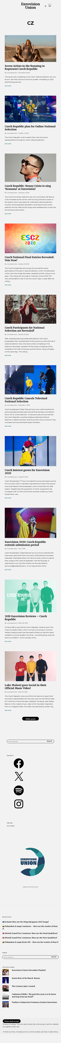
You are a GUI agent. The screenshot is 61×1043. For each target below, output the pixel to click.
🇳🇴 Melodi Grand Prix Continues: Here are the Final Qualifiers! (29, 933)
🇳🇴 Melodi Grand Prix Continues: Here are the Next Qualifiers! (29, 938)
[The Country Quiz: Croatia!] (7, 991)
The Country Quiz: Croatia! (23, 986)
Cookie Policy (53, 1032)
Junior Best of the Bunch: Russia (26, 978)
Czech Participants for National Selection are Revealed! (24, 329)
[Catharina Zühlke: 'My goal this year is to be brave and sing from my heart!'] (7, 999)
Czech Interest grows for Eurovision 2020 (27, 472)
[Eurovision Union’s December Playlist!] (7, 975)
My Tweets (11, 826)
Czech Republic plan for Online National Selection (30, 128)
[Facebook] (19, 769)
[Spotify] (19, 796)
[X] (19, 782)
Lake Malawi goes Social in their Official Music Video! (25, 687)
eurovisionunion (12, 72)
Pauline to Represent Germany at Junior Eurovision (34, 1002)
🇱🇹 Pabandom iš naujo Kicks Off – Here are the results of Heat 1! (30, 942)
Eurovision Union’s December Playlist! (29, 970)
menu (49, 4)
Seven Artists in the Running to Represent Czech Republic (25, 67)
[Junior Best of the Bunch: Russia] (7, 983)
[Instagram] (19, 809)
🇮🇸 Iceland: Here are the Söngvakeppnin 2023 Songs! (25, 922)
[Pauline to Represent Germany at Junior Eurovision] (7, 1007)
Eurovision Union (30, 5)
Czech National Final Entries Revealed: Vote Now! (29, 259)
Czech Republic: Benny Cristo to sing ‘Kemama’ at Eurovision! (28, 187)
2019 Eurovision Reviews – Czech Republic (26, 618)
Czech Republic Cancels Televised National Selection (26, 400)
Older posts (30, 719)
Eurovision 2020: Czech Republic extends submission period (25, 543)
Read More (8, 85)
